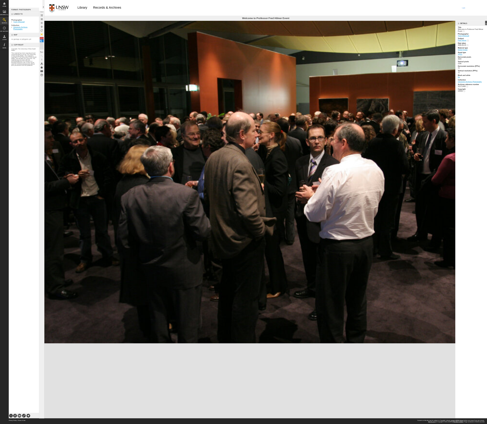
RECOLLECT (432, 421)
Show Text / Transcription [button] (41, 52)
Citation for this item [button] (41, 75)
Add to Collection (41, 67)
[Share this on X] (11, 416)
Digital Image (462, 50)
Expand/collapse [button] (486, 23)
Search (4, 23)
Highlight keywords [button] (41, 60)
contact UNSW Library (457, 420)
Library (82, 7)
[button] (42, 40)
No (459, 77)
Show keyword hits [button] (41, 56)
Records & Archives (107, 7)
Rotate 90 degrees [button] (41, 30)
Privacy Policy (13, 420)
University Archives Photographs (20, 28)
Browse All (4, 14)
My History (4, 31)
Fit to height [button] (41, 27)
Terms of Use (21, 420)
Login (4, 39)
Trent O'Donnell (19, 22)
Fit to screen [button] (41, 19)
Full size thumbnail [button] (41, 15)
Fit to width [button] (41, 23)
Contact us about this (41, 71)
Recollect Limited (458, 421)
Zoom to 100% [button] (41, 34)
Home (4, 6)
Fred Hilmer (462, 40)
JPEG (460, 54)
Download (41, 63)
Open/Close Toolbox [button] (43, 4)
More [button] (4, 48)
